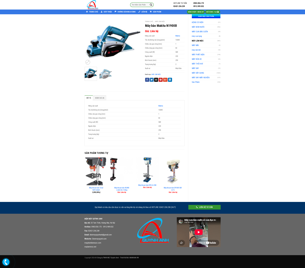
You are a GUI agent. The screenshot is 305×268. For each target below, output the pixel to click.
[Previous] (89, 42)
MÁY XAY (195, 68)
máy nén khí (196, 50)
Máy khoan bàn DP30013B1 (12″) (173, 189)
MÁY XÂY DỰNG (198, 73)
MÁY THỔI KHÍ (197, 64)
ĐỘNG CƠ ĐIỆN (197, 22)
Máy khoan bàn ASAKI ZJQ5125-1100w (121, 189)
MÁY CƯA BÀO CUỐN (200, 31)
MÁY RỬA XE (197, 59)
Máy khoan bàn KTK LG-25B (147, 185)
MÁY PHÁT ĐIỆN (198, 54)
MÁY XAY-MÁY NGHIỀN (200, 77)
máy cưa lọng (197, 36)
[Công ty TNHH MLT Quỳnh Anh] (96, 5)
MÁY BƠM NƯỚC (198, 27)
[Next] (137, 42)
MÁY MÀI (195, 45)
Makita (177, 36)
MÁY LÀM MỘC (198, 41)
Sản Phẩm (196, 82)
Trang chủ (149, 21)
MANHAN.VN (134, 258)
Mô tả (88, 98)
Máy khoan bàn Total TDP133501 (96, 189)
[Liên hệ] (6, 261)
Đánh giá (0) (99, 98)
